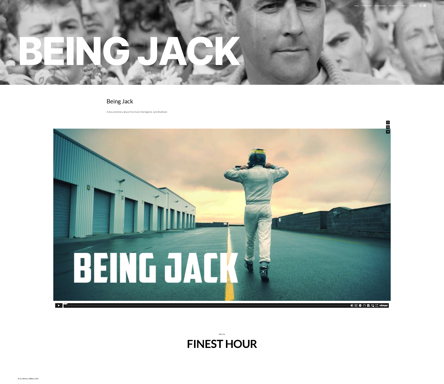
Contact (413, 6)
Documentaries (380, 6)
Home (356, 6)
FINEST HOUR (222, 343)
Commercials (366, 6)
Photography (393, 6)
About (404, 6)
